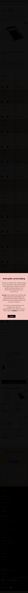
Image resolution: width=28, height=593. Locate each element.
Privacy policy (17, 305)
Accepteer (14, 298)
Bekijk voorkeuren (14, 302)
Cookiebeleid (10, 305)
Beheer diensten (14, 296)
